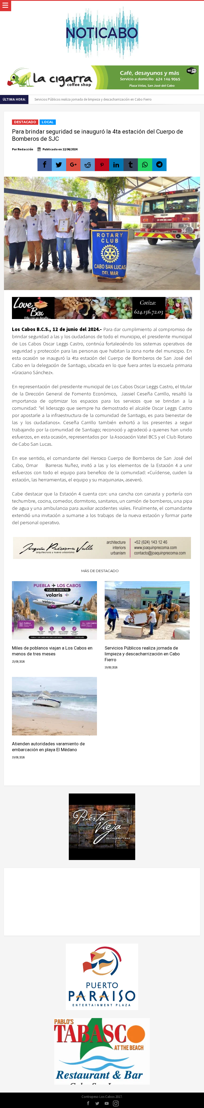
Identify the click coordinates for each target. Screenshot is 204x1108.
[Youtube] (106, 1103)
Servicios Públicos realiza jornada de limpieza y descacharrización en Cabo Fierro (93, 99)
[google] (73, 164)
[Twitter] (97, 1103)
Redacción (25, 149)
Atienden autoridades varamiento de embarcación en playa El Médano (48, 746)
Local (48, 122)
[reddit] (87, 164)
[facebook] (44, 164)
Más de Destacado (100, 571)
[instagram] (116, 1103)
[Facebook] (88, 1103)
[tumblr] (131, 164)
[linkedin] (116, 164)
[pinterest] (102, 164)
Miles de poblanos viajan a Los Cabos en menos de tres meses (52, 650)
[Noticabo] (102, 6)
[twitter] (59, 164)
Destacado (25, 122)
